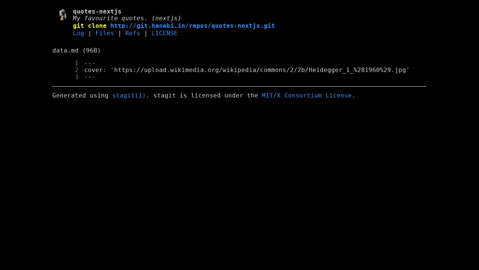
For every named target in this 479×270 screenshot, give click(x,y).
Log (78, 33)
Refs (132, 33)
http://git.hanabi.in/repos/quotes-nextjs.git (192, 25)
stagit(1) (129, 95)
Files (104, 33)
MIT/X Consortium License (307, 95)
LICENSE (165, 33)
